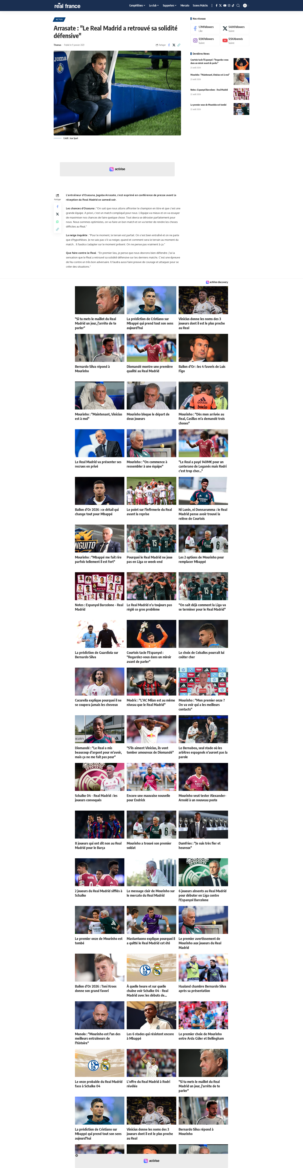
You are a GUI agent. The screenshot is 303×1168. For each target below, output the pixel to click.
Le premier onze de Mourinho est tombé (208, 104)
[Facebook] (216, 5)
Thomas (57, 44)
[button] (212, 5)
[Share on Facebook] (169, 45)
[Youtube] (234, 40)
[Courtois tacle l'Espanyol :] (241, 64)
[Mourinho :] (241, 79)
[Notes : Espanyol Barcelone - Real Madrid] (241, 94)
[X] (220, 5)
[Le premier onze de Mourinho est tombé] (241, 109)
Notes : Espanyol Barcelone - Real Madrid (209, 89)
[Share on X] (174, 45)
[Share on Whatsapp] (57, 222)
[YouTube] (225, 5)
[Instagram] (229, 5)
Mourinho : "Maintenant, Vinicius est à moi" (210, 74)
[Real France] (74, 5)
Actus (59, 19)
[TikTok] (233, 5)
